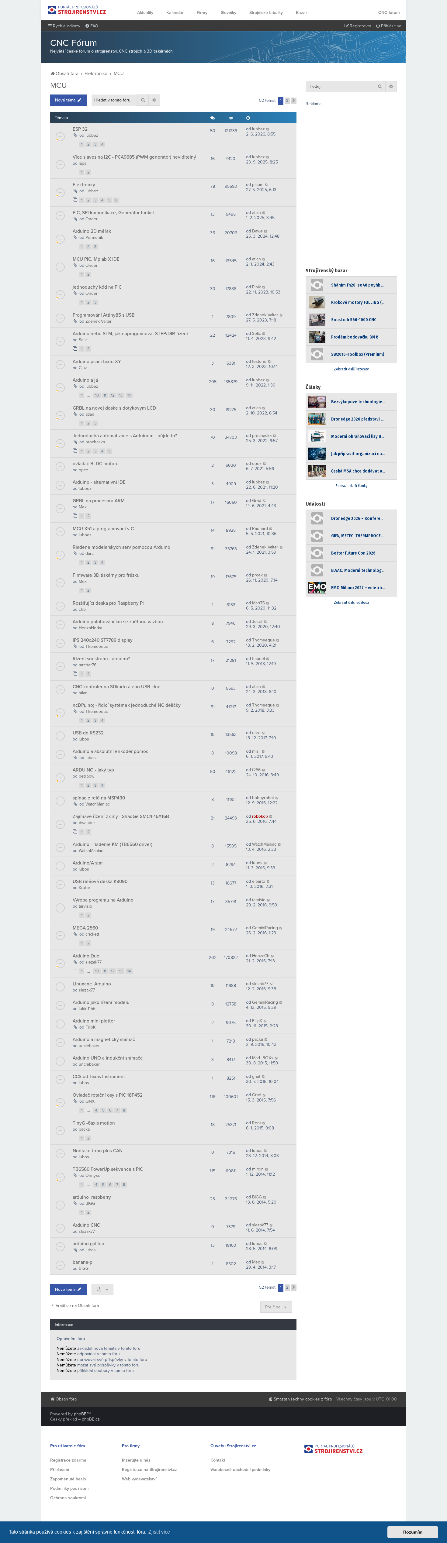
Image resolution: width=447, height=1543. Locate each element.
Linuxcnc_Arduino (92, 984)
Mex (83, 507)
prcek (257, 575)
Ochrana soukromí (68, 1497)
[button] (293, 101)
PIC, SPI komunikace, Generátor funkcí (113, 212)
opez (83, 470)
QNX (90, 1101)
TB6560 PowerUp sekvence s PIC (108, 1169)
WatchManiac (97, 804)
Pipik (256, 287)
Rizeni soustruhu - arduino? (101, 659)
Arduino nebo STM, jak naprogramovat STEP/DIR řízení (130, 333)
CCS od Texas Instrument (99, 1076)
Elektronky (84, 184)
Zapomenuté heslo (68, 1479)
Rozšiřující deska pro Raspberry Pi (108, 603)
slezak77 (93, 962)
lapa (82, 163)
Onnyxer (93, 1175)
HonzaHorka (90, 628)
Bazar (301, 12)
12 (112, 395)
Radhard (260, 528)
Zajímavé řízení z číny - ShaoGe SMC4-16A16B (121, 816)
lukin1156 (87, 1008)
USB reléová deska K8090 (100, 881)
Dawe (257, 231)
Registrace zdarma (68, 1460)
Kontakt (217, 1460)
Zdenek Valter (98, 321)
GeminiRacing (265, 927)
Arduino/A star (88, 863)
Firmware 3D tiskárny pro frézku (106, 575)
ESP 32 (80, 129)
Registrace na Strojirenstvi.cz (149, 1469)
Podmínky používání (69, 1488)
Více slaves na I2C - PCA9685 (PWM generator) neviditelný (134, 157)
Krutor (84, 887)
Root (256, 1122)
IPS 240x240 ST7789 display (103, 640)
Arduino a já (85, 380)
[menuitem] (91, 26)
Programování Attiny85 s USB (104, 315)
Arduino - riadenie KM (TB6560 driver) (112, 844)
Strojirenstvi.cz (77, 9)
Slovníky (228, 12)
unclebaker (89, 1045)
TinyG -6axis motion (94, 1123)
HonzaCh (260, 955)
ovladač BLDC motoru (96, 463)
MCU (58, 85)
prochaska (95, 442)
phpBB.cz (91, 1419)
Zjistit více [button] (159, 1531)
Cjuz (83, 367)
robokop (260, 816)
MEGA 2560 (85, 928)
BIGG (90, 1203)
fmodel (258, 658)
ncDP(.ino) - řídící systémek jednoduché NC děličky (127, 705)
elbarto (258, 881)
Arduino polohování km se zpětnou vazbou (118, 621)
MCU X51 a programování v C (103, 528)
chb (82, 609)
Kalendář (175, 12)
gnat (256, 1076)
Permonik (94, 237)
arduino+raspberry (92, 1197)
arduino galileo (88, 1243)
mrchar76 (87, 665)
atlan (256, 212)
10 (97, 395)
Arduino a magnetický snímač (104, 1039)
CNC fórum (389, 12)
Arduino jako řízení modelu (101, 1002)
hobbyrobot (263, 797)
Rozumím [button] (412, 1532)
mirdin (258, 1169)
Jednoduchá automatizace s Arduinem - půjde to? (125, 435)
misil (256, 751)
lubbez (91, 135)
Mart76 (258, 603)
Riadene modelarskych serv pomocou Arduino (121, 547)
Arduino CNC (86, 1225)
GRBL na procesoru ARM (99, 500)
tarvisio (85, 906)
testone (259, 361)
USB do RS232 (88, 733)
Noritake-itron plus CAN (98, 1150)
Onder (91, 219)
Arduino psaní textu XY (97, 361)
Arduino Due (86, 956)
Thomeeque (96, 646)
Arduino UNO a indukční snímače (108, 1058)
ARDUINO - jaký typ (93, 770)
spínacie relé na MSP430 (99, 798)
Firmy (202, 12)
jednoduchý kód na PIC (97, 287)
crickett (92, 934)
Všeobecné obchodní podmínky (240, 1469)
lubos (84, 739)
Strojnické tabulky (266, 12)
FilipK (90, 1027)
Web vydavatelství (139, 1479)
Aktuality (145, 12)
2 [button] (287, 100)
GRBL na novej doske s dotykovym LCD (114, 408)
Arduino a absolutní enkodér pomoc (110, 751)
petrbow (86, 776)
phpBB (80, 1414)
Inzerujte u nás (136, 1460)
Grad (256, 500)
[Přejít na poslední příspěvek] (268, 129)
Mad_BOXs (262, 1057)
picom (257, 184)
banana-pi (83, 1262)
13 (121, 395)
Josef (257, 621)
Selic (83, 339)
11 (105, 395)
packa (257, 1039)
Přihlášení (59, 1469)
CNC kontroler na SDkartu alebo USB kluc (116, 686)
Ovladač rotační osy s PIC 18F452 (108, 1095)
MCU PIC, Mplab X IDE (96, 259)
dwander (87, 822)
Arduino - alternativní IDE (99, 482)
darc (89, 553)
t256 (256, 769)
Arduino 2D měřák (92, 231)
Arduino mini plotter (94, 1021)
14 (129, 395)
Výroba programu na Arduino (103, 900)
